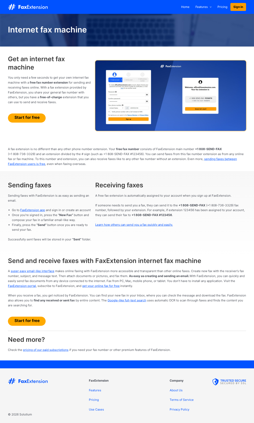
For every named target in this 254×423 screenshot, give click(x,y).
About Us (176, 390)
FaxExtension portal (22, 286)
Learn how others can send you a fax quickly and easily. (134, 225)
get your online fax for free (101, 286)
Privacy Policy (179, 409)
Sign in (238, 7)
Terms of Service (182, 400)
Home (185, 7)
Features (201, 7)
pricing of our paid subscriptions (45, 350)
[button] (210, 7)
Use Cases (96, 409)
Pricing (222, 7)
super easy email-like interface (32, 271)
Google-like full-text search (127, 300)
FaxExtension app (32, 210)
